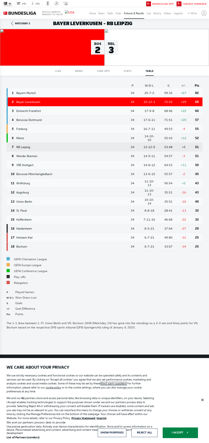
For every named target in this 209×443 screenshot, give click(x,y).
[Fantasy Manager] (179, 3)
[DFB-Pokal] (48, 3)
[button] (202, 13)
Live (149, 13)
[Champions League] (56, 3)
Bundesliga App (163, 3)
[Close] (202, 399)
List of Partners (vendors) (23, 437)
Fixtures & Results (134, 13)
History (157, 13)
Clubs (118, 13)
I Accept (177, 432)
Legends (178, 13)
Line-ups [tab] (103, 71)
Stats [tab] (128, 71)
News (101, 13)
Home (92, 13)
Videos (167, 13)
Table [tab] (150, 71)
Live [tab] (58, 71)
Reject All (144, 432)
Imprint (102, 418)
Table (110, 13)
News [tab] (79, 71)
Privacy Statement (83, 418)
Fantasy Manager (195, 3)
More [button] (194, 13)
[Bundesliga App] (148, 3)
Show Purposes (112, 432)
